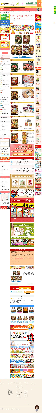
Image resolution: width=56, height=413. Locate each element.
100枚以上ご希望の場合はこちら (19, 258)
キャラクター (25, 397)
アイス (8, 56)
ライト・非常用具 (26, 396)
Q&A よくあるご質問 (4, 172)
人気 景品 (2, 55)
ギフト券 (2, 57)
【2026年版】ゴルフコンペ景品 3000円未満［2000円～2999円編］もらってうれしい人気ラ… (16, 7)
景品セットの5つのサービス (20, 396)
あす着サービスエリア (3, 40)
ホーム (1, 11)
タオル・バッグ (25, 394)
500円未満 (6, 56)
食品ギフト (33, 389)
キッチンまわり (25, 391)
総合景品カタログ (18, 395)
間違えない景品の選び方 (11, 388)
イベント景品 (9, 9)
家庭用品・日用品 (26, 392)
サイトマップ (3, 174)
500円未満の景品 (18, 394)
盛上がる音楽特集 (10, 392)
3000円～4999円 (3, 129)
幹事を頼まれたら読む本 (11, 389)
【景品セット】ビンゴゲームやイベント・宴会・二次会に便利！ (16, 11)
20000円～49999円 (4, 134)
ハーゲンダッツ (2, 56)
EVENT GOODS (3, 9)
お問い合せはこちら (4, 178)
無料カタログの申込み (26, 404)
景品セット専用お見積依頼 (5, 181)
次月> (8, 193)
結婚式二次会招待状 (10, 390)
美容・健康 (25, 393)
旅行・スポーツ (25, 395)
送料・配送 (3, 166)
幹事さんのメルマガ (10, 394)
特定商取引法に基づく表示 (5, 169)
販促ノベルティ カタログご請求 (5, 189)
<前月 (1, 193)
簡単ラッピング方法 (10, 393)
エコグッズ (25, 388)
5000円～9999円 (3, 131)
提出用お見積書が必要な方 (5, 186)
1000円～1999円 (3, 126)
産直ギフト (33, 388)
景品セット (4, 55)
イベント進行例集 (10, 391)
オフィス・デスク (26, 390)
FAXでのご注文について (4, 184)
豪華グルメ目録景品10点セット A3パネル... (19, 314)
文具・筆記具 (25, 389)
